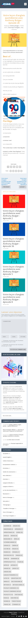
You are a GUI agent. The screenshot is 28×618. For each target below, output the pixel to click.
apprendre (18, 529)
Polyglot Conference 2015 (12, 591)
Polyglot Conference (11, 588)
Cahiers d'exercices (8, 461)
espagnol (15, 552)
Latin (6, 578)
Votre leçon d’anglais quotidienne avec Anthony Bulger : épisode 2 (13, 214)
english (15, 548)
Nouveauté (6, 494)
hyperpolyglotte (9, 562)
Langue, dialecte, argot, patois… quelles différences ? (12, 425)
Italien (20, 562)
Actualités (5, 453)
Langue (15, 568)
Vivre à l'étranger (7, 512)
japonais (14, 565)
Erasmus (7, 552)
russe (6, 598)
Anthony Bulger (14, 26)
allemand (7, 526)
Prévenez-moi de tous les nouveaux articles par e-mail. (12, 345)
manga (6, 581)
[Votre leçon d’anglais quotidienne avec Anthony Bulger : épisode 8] (14, 285)
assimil (19, 532)
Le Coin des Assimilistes (9, 490)
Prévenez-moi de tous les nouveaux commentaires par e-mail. (12, 341)
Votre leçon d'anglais (14, 27)
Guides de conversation (9, 472)
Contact (13, 616)
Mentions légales (5, 616)
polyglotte (8, 594)
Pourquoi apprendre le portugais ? (13, 444)
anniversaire (8, 529)
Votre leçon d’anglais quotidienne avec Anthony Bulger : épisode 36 (13, 242)
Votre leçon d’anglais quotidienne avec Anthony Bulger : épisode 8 (13, 298)
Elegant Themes (13, 612)
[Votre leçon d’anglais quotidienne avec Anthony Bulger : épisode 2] (14, 201)
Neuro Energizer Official (9, 429)
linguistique (16, 578)
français (19, 555)
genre (6, 558)
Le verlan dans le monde (13, 439)
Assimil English (7, 457)
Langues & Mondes (8, 483)
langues (7, 571)
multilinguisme (16, 581)
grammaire (15, 558)
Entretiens (5, 468)
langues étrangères (11, 575)
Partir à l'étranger (7, 497)
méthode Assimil (18, 584)
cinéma (15, 545)
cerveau (7, 545)
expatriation (9, 555)
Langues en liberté (8, 486)
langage (7, 568)
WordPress (14, 614)
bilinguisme (8, 539)
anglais (16, 526)
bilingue (14, 535)
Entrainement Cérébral (9, 464)
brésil (16, 539)
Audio (6, 535)
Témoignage (6, 505)
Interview (5, 479)
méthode (7, 584)
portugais (18, 594)
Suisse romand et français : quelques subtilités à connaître (13, 435)
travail (7, 604)
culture (7, 548)
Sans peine (6, 501)
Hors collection (7, 475)
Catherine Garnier (10, 542)
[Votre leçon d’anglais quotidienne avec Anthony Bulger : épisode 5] (14, 257)
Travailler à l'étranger (8, 508)
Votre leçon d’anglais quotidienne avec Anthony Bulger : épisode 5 (13, 270)
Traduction (16, 601)
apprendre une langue (12, 402)
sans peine (14, 598)
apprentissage (9, 532)
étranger (16, 604)
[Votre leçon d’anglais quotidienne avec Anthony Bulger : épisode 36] (14, 229)
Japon (6, 565)
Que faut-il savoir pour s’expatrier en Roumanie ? (13, 430)
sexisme (7, 601)
